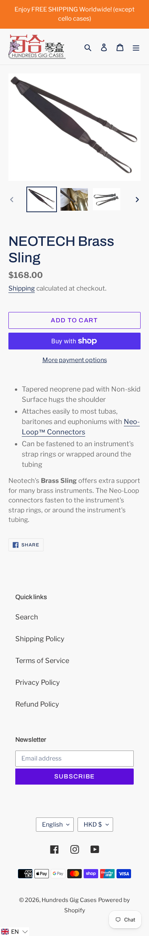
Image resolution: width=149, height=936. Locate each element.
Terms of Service (42, 660)
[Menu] (136, 47)
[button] (14, 931)
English (52, 824)
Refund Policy (37, 704)
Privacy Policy (37, 682)
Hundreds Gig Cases (69, 900)
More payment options (74, 360)
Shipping (21, 288)
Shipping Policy (40, 639)
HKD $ (93, 824)
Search (26, 617)
